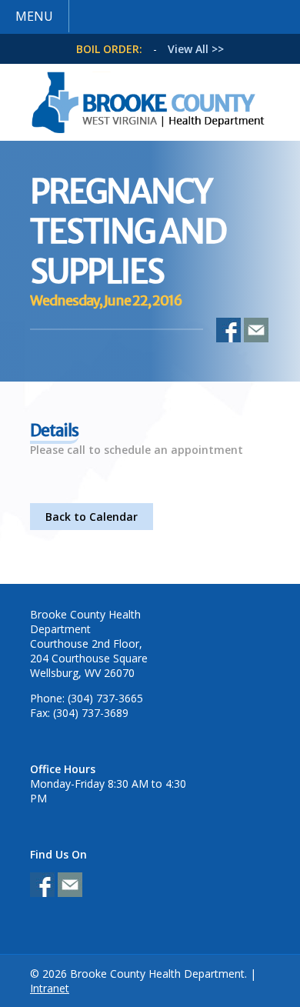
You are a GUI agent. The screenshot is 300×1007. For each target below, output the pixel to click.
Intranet (49, 988)
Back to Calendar (91, 516)
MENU (34, 16)
